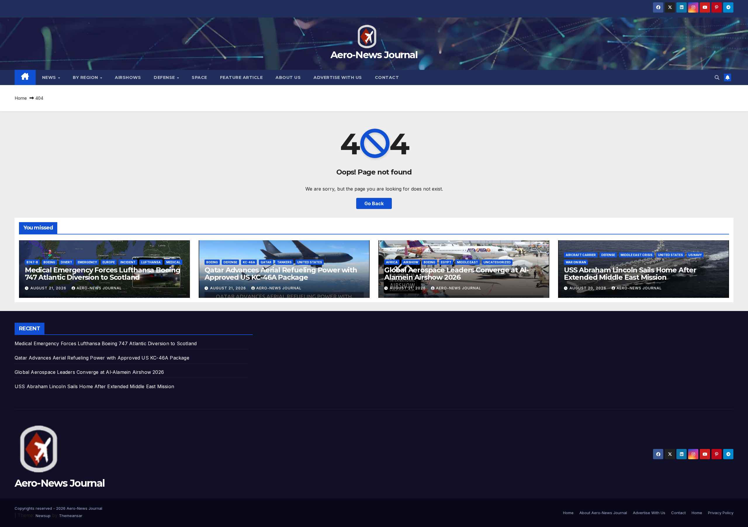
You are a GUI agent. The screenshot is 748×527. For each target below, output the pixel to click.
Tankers (284, 262)
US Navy (695, 255)
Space (199, 77)
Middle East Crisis (636, 255)
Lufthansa (151, 262)
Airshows (128, 77)
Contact (387, 77)
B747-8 (32, 262)
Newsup (43, 515)
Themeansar (70, 515)
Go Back (374, 203)
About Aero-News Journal (603, 512)
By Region (86, 77)
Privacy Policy (720, 512)
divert (66, 262)
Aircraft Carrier (581, 255)
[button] (717, 77)
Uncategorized (497, 262)
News (50, 77)
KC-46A (249, 262)
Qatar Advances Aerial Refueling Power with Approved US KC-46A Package (281, 273)
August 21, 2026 (48, 288)
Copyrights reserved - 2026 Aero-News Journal (58, 508)
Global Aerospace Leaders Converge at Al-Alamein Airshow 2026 (456, 273)
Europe (109, 262)
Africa (392, 262)
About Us (288, 77)
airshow (410, 262)
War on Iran (576, 262)
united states (309, 262)
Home (21, 98)
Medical (173, 262)
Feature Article (241, 77)
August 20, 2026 (588, 288)
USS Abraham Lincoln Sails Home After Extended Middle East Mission (630, 273)
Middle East (467, 262)
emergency (87, 262)
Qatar (266, 262)
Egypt (446, 262)
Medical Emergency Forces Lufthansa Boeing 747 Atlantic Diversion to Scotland (102, 273)
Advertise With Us (338, 77)
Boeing (49, 262)
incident (128, 262)
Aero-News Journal (374, 55)
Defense (165, 77)
